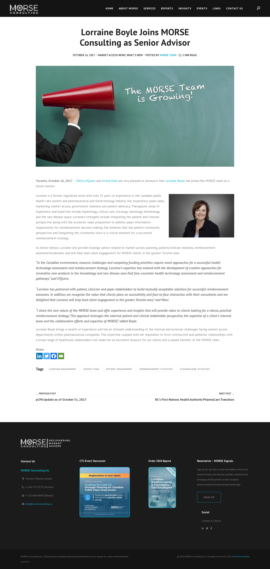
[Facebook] (54, 356)
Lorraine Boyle (175, 181)
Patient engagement (119, 369)
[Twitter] (46, 356)
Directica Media (241, 556)
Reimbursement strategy (156, 369)
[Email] (61, 356)
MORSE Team (168, 55)
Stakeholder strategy (195, 369)
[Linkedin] (39, 356)
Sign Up (209, 497)
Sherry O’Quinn (85, 181)
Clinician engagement (63, 369)
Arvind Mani (110, 181)
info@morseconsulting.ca (38, 504)
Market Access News (111, 55)
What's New (135, 55)
